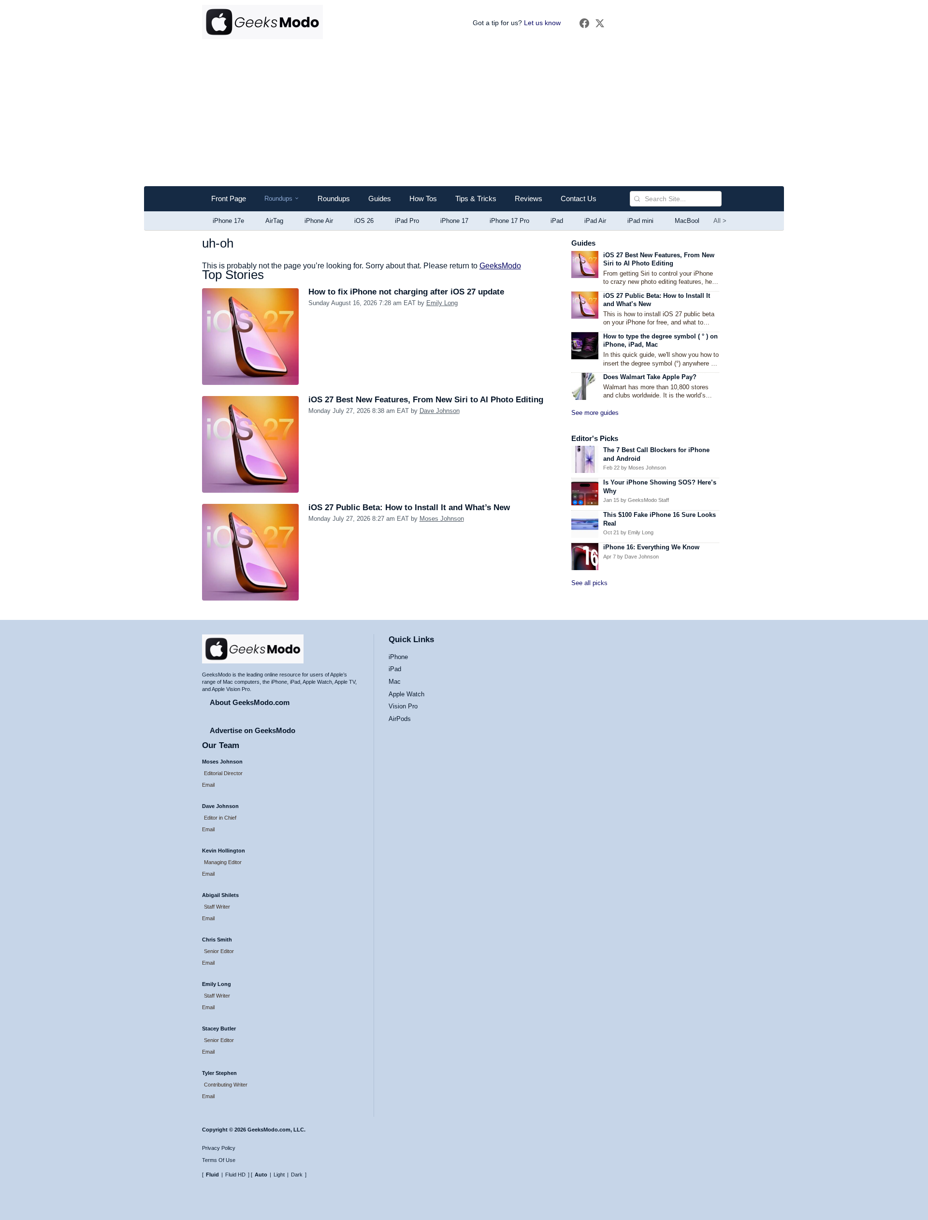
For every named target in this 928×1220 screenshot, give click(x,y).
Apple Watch (406, 694)
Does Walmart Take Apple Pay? (649, 377)
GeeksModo (500, 266)
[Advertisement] (464, 113)
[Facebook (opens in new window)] (584, 23)
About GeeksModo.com (250, 702)
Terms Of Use (218, 1160)
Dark (297, 1174)
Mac (395, 681)
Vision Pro (403, 706)
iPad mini (640, 220)
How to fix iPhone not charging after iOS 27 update (406, 291)
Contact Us (578, 198)
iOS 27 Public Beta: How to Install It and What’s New (409, 507)
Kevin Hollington (223, 850)
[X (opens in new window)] (600, 23)
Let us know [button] (542, 23)
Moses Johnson (442, 518)
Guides (379, 198)
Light (279, 1174)
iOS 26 (364, 220)
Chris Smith (217, 939)
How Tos (423, 198)
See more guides (595, 412)
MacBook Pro (694, 220)
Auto (261, 1174)
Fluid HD (235, 1174)
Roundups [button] (281, 199)
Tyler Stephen (219, 1073)
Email (208, 785)
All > (719, 220)
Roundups (334, 198)
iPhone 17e (228, 220)
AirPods (400, 718)
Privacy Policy (218, 1148)
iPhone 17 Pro (509, 220)
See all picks (589, 583)
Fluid (212, 1174)
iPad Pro (407, 220)
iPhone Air (318, 220)
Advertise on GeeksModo (252, 730)
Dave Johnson (440, 410)
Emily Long (442, 303)
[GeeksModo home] (262, 23)
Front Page (228, 198)
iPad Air (595, 220)
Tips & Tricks (475, 198)
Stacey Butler (219, 1028)
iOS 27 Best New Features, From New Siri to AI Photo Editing (425, 399)
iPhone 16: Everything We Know (651, 547)
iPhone (398, 657)
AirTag (274, 220)
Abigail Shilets (220, 895)
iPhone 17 (454, 220)
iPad (557, 220)
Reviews (528, 198)
